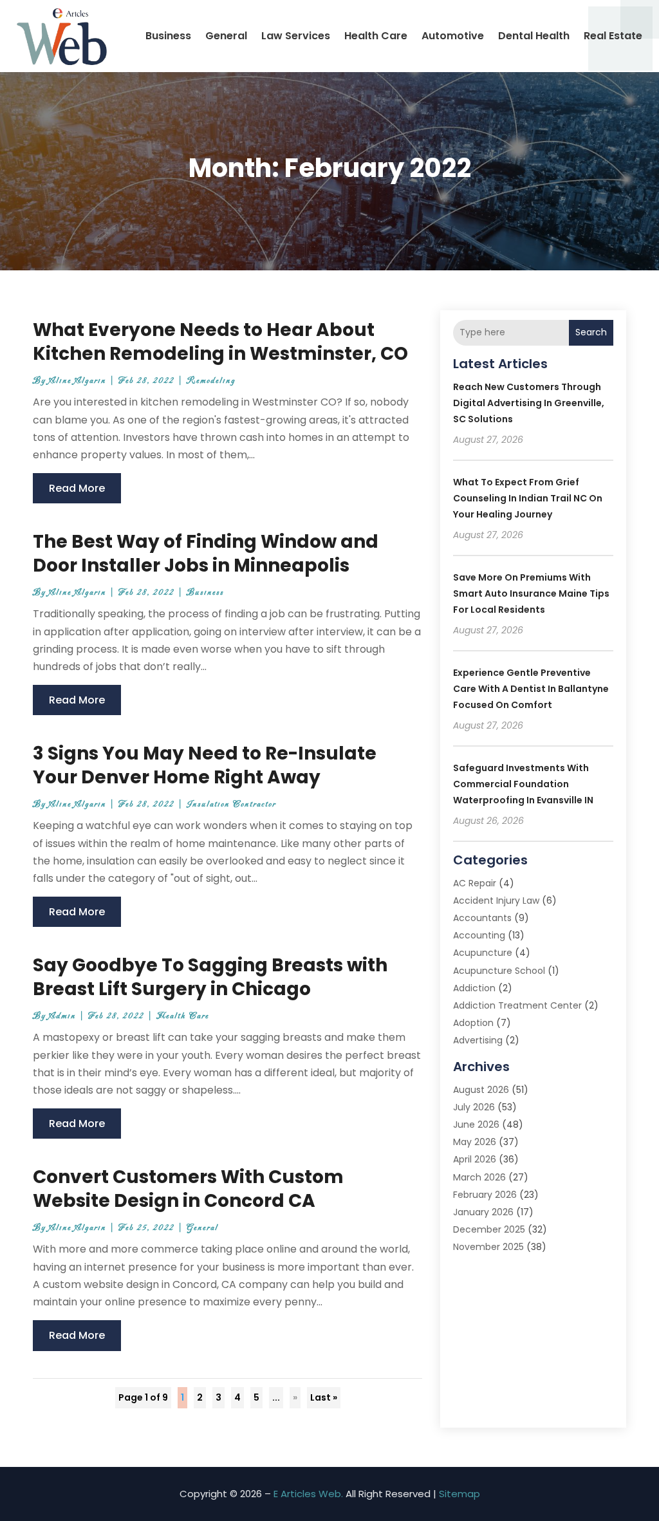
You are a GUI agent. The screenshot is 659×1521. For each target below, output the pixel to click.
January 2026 (483, 1212)
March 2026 (479, 1177)
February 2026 (485, 1194)
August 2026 (481, 1089)
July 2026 (474, 1107)
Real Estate (613, 35)
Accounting (479, 935)
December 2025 (489, 1229)
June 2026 (476, 1124)
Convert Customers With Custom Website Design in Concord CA (188, 1188)
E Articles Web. (308, 1493)
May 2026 (474, 1141)
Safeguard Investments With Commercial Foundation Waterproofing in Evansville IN (523, 784)
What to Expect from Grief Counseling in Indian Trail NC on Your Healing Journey (527, 498)
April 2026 (474, 1159)
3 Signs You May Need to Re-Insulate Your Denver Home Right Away (204, 765)
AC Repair (474, 883)
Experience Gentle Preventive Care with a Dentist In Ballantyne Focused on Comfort (531, 688)
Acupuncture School (499, 970)
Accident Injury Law (496, 900)
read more (77, 488)
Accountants (482, 917)
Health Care (375, 35)
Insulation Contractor (231, 804)
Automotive (453, 35)
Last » (323, 1397)
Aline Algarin (77, 380)
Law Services (295, 35)
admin (62, 1016)
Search (591, 332)
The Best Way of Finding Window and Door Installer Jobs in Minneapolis (205, 553)
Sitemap (459, 1493)
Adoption (473, 1022)
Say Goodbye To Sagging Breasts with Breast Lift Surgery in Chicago (210, 977)
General (226, 35)
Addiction (474, 988)
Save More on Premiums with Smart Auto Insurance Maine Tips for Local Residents (531, 593)
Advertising (478, 1040)
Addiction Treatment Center (517, 1005)
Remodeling (211, 380)
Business (168, 35)
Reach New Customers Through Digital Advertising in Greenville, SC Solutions (528, 402)
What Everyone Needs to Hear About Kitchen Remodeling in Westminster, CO (220, 341)
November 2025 (488, 1246)
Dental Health (534, 35)
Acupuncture (482, 952)
